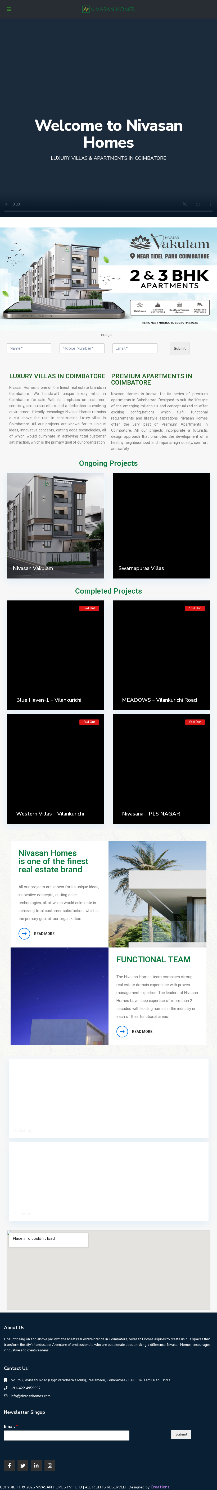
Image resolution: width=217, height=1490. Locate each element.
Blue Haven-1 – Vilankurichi (48, 700)
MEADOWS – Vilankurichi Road (159, 700)
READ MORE (44, 934)
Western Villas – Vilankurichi (50, 813)
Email (11, 1426)
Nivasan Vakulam (33, 568)
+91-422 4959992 (26, 1388)
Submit (180, 348)
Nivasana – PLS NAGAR (151, 813)
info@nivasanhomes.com (31, 1396)
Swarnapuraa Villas (141, 568)
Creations (160, 1487)
